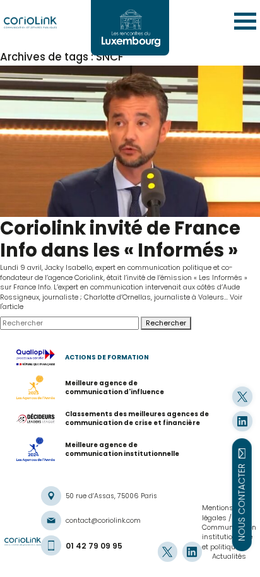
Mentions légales (217, 512)
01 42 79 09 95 (94, 545)
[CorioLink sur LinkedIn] (242, 421)
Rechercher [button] (166, 323)
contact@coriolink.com (103, 520)
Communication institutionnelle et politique (229, 537)
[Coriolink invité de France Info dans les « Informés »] (130, 141)
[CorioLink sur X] (242, 396)
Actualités (229, 556)
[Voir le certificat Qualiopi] (40, 357)
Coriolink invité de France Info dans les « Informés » (120, 239)
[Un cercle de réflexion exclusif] (130, 27)
